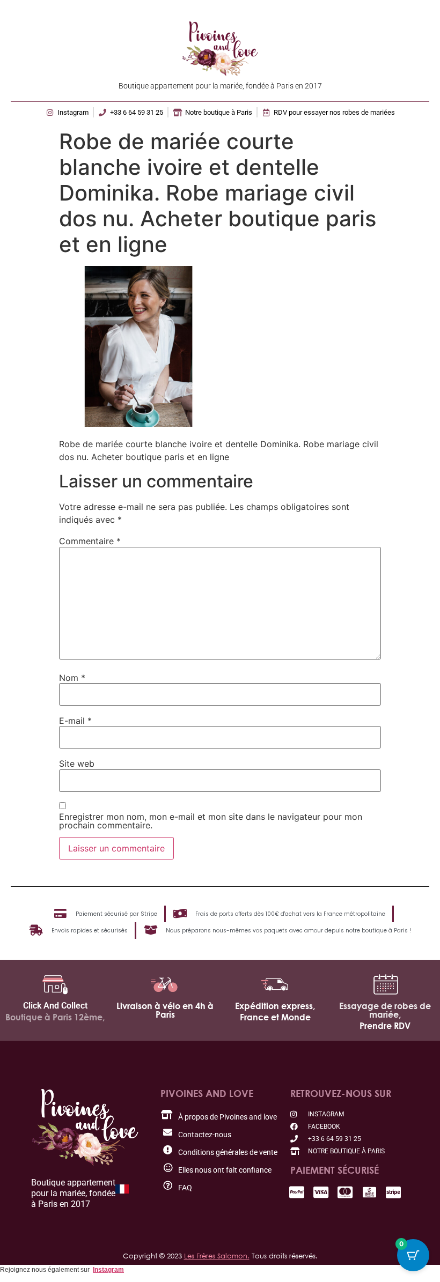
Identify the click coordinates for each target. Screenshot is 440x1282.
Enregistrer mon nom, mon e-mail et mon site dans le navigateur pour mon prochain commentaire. (210, 820)
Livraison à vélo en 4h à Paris (165, 1010)
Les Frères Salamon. (217, 1255)
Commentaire (90, 541)
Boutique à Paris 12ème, (55, 1017)
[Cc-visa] (321, 1192)
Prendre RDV (385, 1025)
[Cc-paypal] (297, 1192)
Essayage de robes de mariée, (385, 1010)
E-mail (75, 720)
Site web (76, 763)
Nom (72, 677)
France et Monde (275, 1017)
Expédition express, (275, 1006)
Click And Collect (55, 1006)
